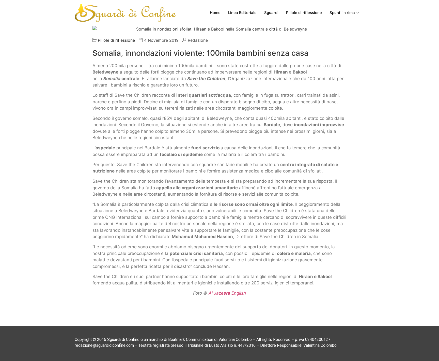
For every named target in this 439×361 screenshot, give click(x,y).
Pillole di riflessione (304, 12)
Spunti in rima (342, 12)
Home (215, 12)
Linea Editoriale (242, 12)
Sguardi (271, 12)
